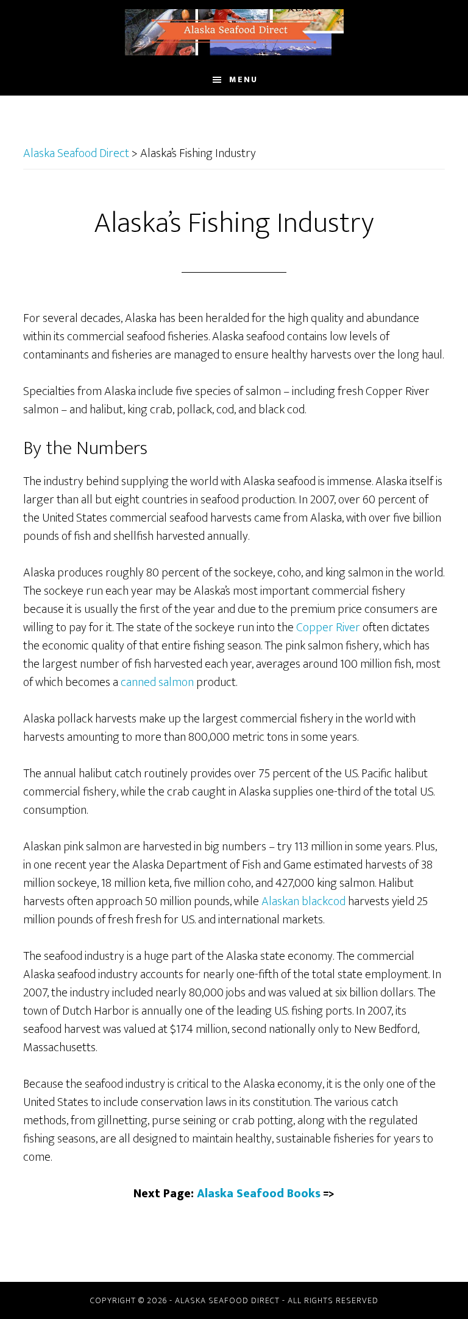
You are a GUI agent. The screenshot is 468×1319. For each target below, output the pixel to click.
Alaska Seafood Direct (233, 32)
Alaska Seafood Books (259, 1193)
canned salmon (157, 682)
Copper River (328, 627)
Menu (243, 79)
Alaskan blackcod (303, 901)
